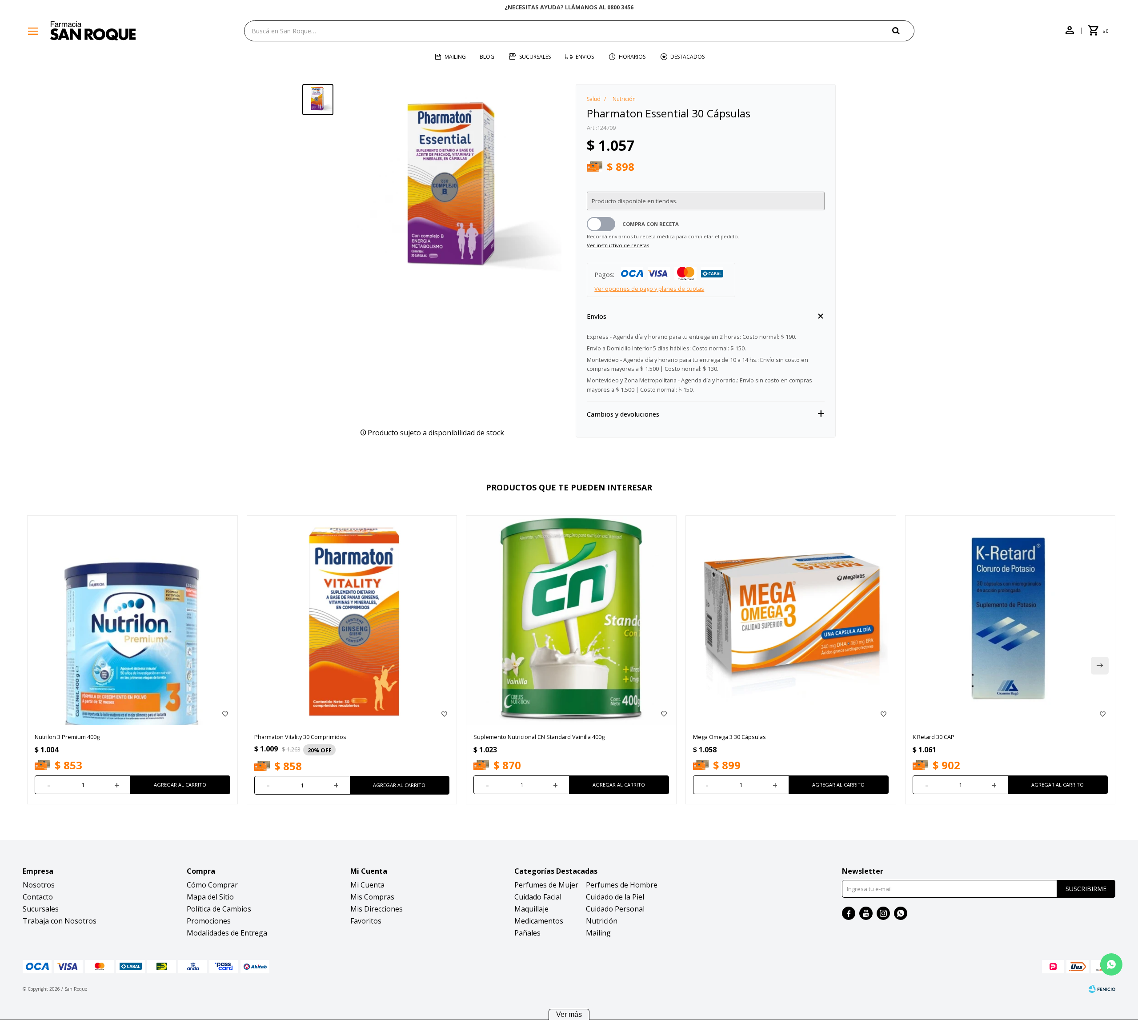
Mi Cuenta (367, 885)
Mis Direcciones (376, 909)
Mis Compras (372, 897)
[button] (903, 30)
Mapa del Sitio (210, 897)
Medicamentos (538, 921)
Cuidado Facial (537, 897)
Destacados (687, 56)
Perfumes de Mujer (546, 885)
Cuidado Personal (615, 909)
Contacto (38, 897)
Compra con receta (650, 224)
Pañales (527, 933)
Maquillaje (531, 909)
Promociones (209, 921)
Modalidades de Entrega (227, 933)
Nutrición (601, 921)
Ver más (569, 1014)
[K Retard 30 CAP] (1010, 621)
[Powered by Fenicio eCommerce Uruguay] (1102, 989)
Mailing (455, 56)
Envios (585, 56)
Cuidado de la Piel (615, 897)
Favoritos (365, 921)
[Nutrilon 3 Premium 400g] (132, 621)
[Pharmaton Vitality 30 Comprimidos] (352, 621)
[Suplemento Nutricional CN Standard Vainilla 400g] (571, 621)
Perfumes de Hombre (621, 885)
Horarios (632, 56)
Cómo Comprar (212, 885)
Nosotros (39, 885)
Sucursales (535, 56)
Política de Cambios (219, 909)
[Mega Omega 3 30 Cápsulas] (791, 621)
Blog (487, 56)
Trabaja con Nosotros (59, 921)
